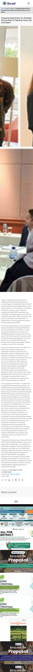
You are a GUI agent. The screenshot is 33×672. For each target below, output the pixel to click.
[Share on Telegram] (5, 480)
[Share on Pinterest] (19, 480)
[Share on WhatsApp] (2, 480)
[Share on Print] (22, 480)
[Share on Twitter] (12, 480)
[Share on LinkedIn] (9, 480)
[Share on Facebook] (15, 480)
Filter (16, 501)
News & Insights (15, 474)
